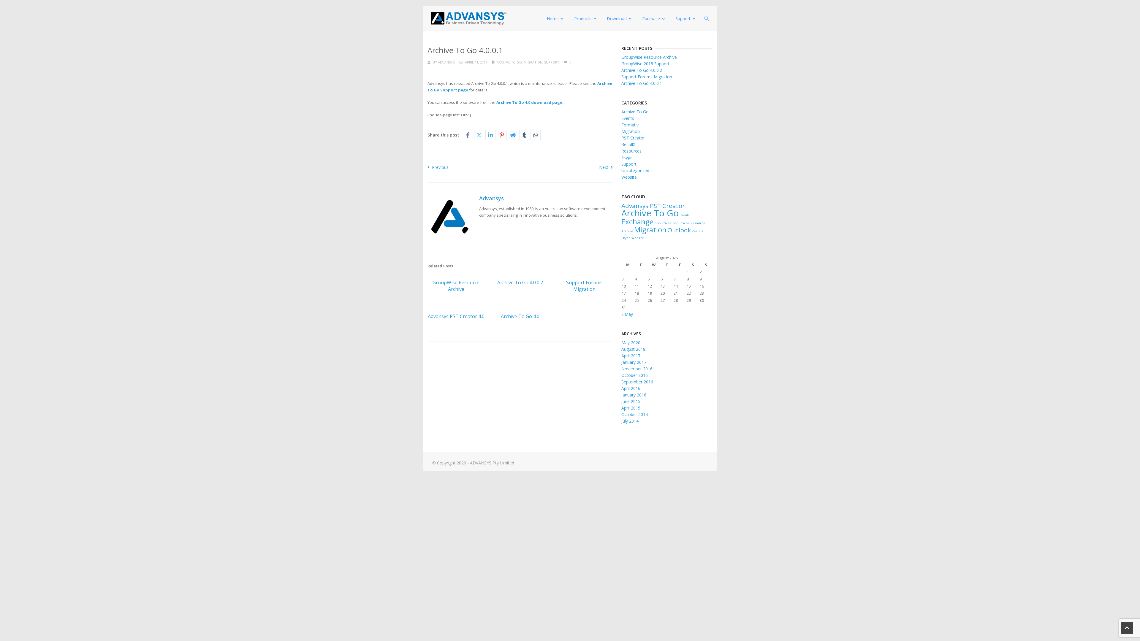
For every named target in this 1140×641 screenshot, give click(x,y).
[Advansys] (468, 18)
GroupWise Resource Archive (456, 285)
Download (617, 18)
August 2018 (633, 349)
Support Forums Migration (584, 285)
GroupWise (663, 223)
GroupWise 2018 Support (645, 63)
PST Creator (633, 138)
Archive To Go (509, 62)
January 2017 (633, 362)
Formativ (630, 125)
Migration (533, 62)
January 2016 (633, 395)
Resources (631, 151)
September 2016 (637, 382)
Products (582, 18)
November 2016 (637, 369)
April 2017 (630, 355)
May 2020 (630, 342)
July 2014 (630, 421)
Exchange (637, 221)
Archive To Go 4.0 (520, 316)
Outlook (679, 230)
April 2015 (630, 408)
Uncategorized (635, 170)
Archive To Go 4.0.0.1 (641, 83)
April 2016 (630, 388)
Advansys (446, 62)
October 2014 (634, 414)
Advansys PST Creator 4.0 (456, 316)
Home (553, 18)
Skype (627, 157)
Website (629, 177)
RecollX (628, 144)
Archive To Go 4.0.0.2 (520, 282)
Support (683, 18)
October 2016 (634, 375)
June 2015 (630, 401)
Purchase (651, 18)
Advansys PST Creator (653, 205)
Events (627, 118)
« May (627, 314)
